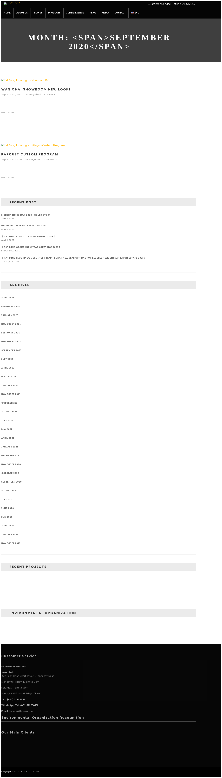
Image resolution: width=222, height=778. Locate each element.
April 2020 (8, 525)
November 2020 (11, 464)
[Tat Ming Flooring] (13, 3)
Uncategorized (33, 94)
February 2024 (10, 333)
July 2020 (7, 499)
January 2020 (10, 534)
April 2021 (7, 438)
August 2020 (9, 490)
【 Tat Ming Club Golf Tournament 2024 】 (28, 236)
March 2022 (8, 376)
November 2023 (11, 341)
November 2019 (10, 543)
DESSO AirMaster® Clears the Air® (23, 225)
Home (7, 13)
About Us (22, 13)
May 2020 (7, 517)
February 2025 (10, 306)
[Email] (190, 112)
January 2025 (9, 315)
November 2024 (11, 324)
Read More (8, 112)
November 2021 (10, 394)
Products (54, 13)
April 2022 (7, 368)
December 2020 (10, 455)
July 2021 (7, 420)
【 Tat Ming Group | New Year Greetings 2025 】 (31, 247)
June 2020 (7, 508)
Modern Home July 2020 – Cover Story (26, 215)
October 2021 (10, 403)
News (93, 13)
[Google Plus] (185, 112)
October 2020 (10, 473)
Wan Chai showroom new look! (36, 89)
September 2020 (11, 482)
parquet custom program (29, 154)
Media (105, 13)
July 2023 (7, 359)
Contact (120, 13)
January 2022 (9, 385)
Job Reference (75, 13)
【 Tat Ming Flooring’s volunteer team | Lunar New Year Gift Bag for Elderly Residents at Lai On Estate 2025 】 (73, 258)
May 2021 (6, 429)
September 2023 (11, 350)
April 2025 (7, 297)
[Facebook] (175, 112)
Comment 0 (50, 94)
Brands (37, 13)
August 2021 (9, 411)
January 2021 (9, 447)
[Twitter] (180, 112)
